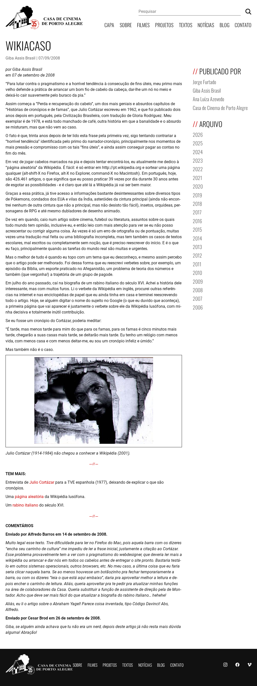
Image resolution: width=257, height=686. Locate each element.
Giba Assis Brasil (20, 57)
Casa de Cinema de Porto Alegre (220, 107)
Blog (224, 24)
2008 (198, 289)
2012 (197, 255)
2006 (198, 307)
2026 (198, 134)
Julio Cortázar (41, 482)
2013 (197, 246)
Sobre (126, 24)
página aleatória (29, 496)
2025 (198, 143)
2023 (198, 160)
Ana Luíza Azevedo (208, 98)
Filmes (143, 24)
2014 (197, 238)
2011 (197, 264)
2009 (198, 281)
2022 (198, 168)
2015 (197, 229)
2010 (197, 272)
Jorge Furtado (204, 81)
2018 (197, 203)
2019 (197, 195)
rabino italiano (25, 505)
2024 (198, 151)
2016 (197, 220)
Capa (109, 24)
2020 (198, 186)
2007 (197, 298)
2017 (197, 212)
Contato (243, 24)
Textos (185, 24)
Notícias (206, 24)
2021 (197, 177)
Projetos (164, 24)
